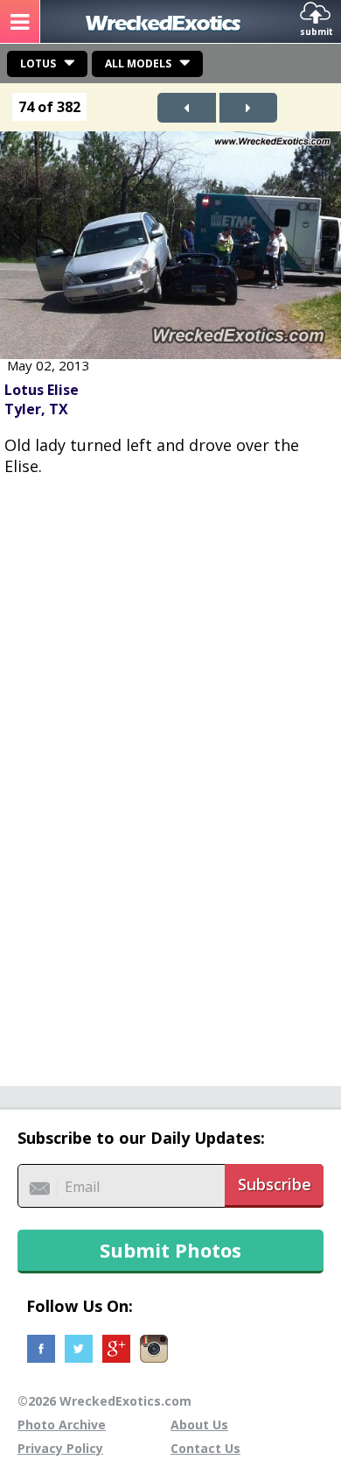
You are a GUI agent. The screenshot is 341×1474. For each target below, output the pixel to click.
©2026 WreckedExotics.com (104, 1401)
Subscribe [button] (274, 1184)
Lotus (38, 63)
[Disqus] (170, 772)
